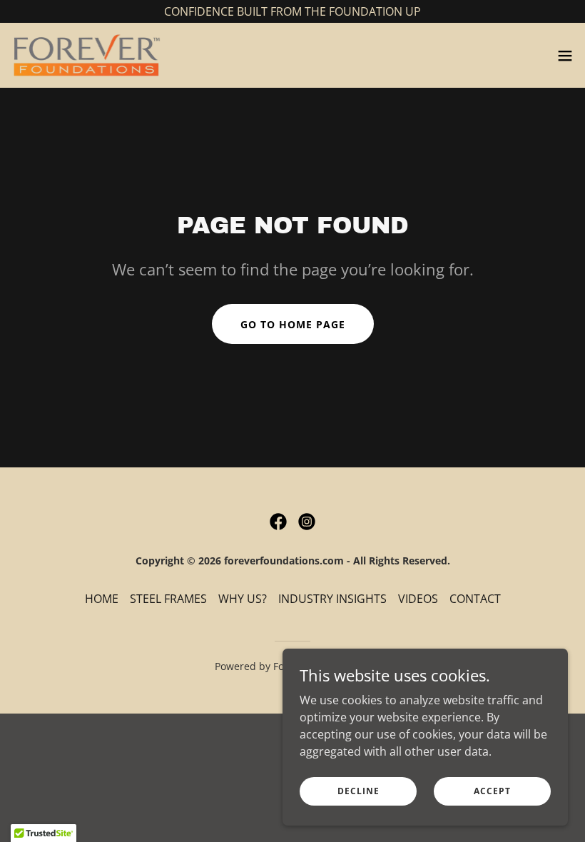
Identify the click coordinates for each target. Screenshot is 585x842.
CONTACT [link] (475, 599)
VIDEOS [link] (418, 599)
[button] (565, 55)
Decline (358, 791)
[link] (86, 55)
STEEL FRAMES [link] (168, 599)
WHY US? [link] (242, 599)
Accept (492, 791)
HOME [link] (101, 599)
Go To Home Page (292, 324)
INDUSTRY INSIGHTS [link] (332, 599)
